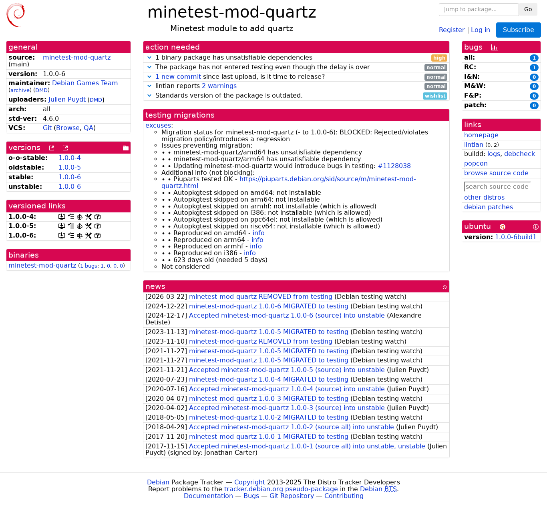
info (259, 233)
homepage (481, 135)
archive (20, 90)
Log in (480, 29)
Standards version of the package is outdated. (299, 95)
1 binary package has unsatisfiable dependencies (299, 57)
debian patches (488, 207)
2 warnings (219, 86)
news (155, 286)
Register (452, 29)
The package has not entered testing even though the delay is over (299, 67)
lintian (473, 144)
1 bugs (88, 266)
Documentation (208, 496)
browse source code (496, 173)
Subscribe (518, 30)
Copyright (249, 482)
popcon (476, 163)
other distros (484, 197)
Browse (68, 128)
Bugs (251, 496)
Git (47, 128)
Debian (158, 482)
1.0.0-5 (69, 167)
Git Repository (291, 496)
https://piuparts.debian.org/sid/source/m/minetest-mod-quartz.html (288, 182)
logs (493, 154)
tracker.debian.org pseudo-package (281, 489)
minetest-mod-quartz (77, 57)
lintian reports (299, 86)
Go (528, 9)
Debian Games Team (85, 83)
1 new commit (178, 76)
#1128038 (394, 166)
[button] (149, 57)
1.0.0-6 (69, 177)
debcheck (519, 154)
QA (88, 128)
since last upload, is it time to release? (300, 77)
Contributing (344, 496)
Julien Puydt (67, 99)
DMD (41, 90)
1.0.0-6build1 (516, 237)
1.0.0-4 (69, 158)
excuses (158, 125)
